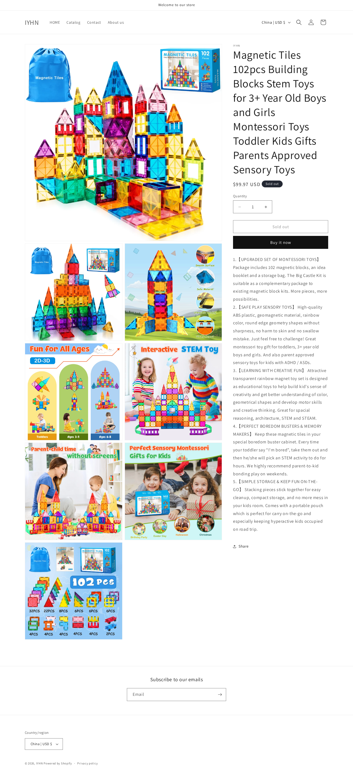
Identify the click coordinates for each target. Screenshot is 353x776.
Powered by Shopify (58, 763)
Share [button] (244, 546)
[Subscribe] (220, 694)
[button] (299, 22)
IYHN (39, 763)
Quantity (240, 196)
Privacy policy (87, 763)
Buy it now (280, 242)
